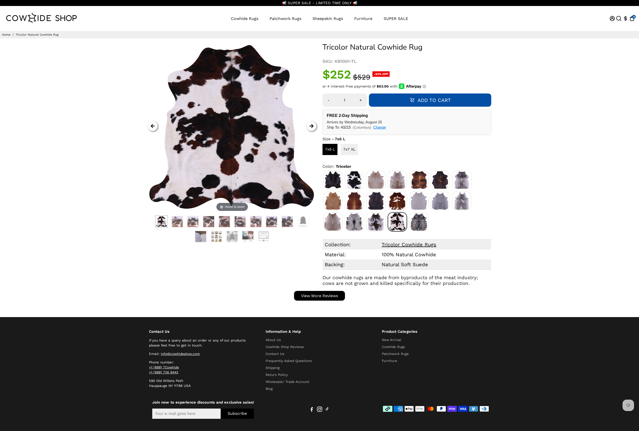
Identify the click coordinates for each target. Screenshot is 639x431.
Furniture (363, 18)
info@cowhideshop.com (180, 354)
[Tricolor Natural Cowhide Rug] (161, 221)
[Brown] (354, 201)
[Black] (332, 180)
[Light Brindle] (397, 180)
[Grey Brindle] (461, 180)
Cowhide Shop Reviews (285, 347)
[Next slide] (312, 126)
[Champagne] (332, 222)
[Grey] (440, 201)
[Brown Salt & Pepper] (375, 222)
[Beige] (375, 180)
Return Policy (277, 375)
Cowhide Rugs (244, 18)
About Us (273, 340)
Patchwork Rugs (285, 18)
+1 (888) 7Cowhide (164, 367)
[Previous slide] (153, 126)
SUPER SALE (396, 18)
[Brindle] (418, 180)
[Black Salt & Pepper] (354, 222)
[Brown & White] (397, 201)
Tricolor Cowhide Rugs (409, 245)
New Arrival (391, 340)
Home (6, 34)
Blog (269, 389)
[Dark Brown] (375, 201)
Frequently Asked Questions (289, 361)
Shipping (273, 368)
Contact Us (275, 354)
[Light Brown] (332, 201)
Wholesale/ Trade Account (287, 382)
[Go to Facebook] (312, 410)
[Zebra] (418, 222)
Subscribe (237, 413)
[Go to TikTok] (327, 410)
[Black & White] (354, 180)
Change (379, 127)
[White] (418, 201)
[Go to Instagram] (320, 410)
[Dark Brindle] (440, 180)
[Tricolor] (397, 222)
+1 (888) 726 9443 (163, 372)
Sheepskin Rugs (328, 18)
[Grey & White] (461, 201)
